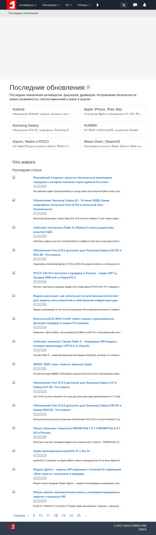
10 (40, 515)
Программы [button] (50, 5)
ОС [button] (67, 5)
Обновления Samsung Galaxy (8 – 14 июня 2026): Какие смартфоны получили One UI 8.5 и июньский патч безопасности (71, 205)
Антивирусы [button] (27, 5)
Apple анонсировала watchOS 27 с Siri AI (61, 451)
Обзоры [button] (83, 5)
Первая (19, 515)
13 (63, 515)
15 (78, 515)
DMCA (142, 529)
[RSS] (89, 87)
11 (48, 515)
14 (71, 515)
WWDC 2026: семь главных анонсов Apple (62, 364)
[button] (98, 4)
